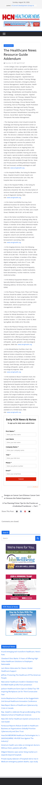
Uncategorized (8, 45)
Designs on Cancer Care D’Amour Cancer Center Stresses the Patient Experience (22, 496)
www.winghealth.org (17, 168)
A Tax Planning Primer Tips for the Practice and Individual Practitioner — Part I (20, 504)
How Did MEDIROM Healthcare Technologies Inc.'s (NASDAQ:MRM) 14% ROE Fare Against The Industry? (20, 738)
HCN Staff (22, 63)
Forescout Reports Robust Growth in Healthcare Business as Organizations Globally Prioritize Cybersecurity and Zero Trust (19, 729)
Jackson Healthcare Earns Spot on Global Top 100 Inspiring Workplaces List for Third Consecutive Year (20, 692)
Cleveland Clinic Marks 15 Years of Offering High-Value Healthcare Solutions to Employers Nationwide (19, 661)
